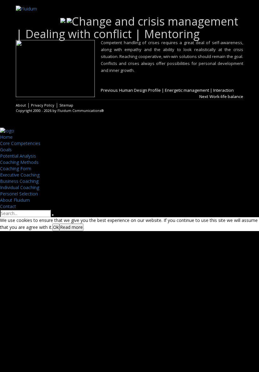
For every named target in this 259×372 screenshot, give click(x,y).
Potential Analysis (18, 156)
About (21, 105)
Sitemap (66, 105)
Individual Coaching (19, 187)
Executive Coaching (19, 175)
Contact (8, 206)
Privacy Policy (42, 105)
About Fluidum (15, 200)
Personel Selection (19, 194)
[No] (84, 229)
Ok (56, 227)
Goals (6, 150)
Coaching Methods (19, 162)
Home (6, 137)
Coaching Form (15, 168)
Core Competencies (20, 143)
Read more (71, 227)
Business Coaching (19, 181)
